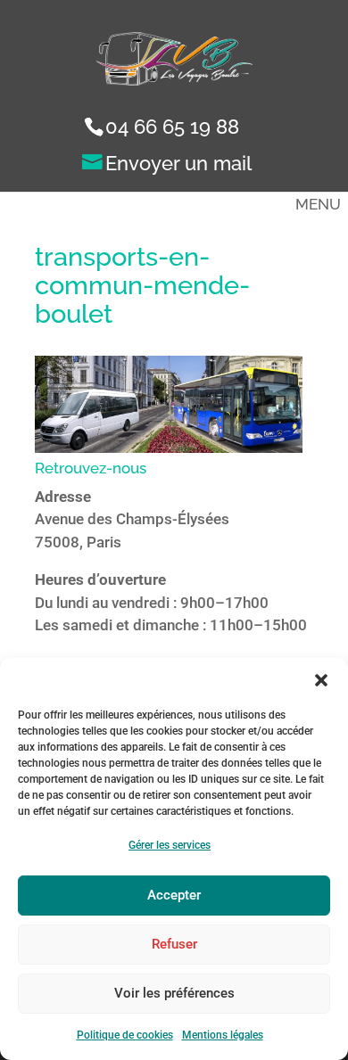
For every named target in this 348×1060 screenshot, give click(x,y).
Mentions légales (222, 1035)
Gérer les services (169, 845)
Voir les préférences (174, 993)
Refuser (174, 944)
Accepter (174, 895)
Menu (318, 204)
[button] (321, 680)
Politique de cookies (125, 1035)
